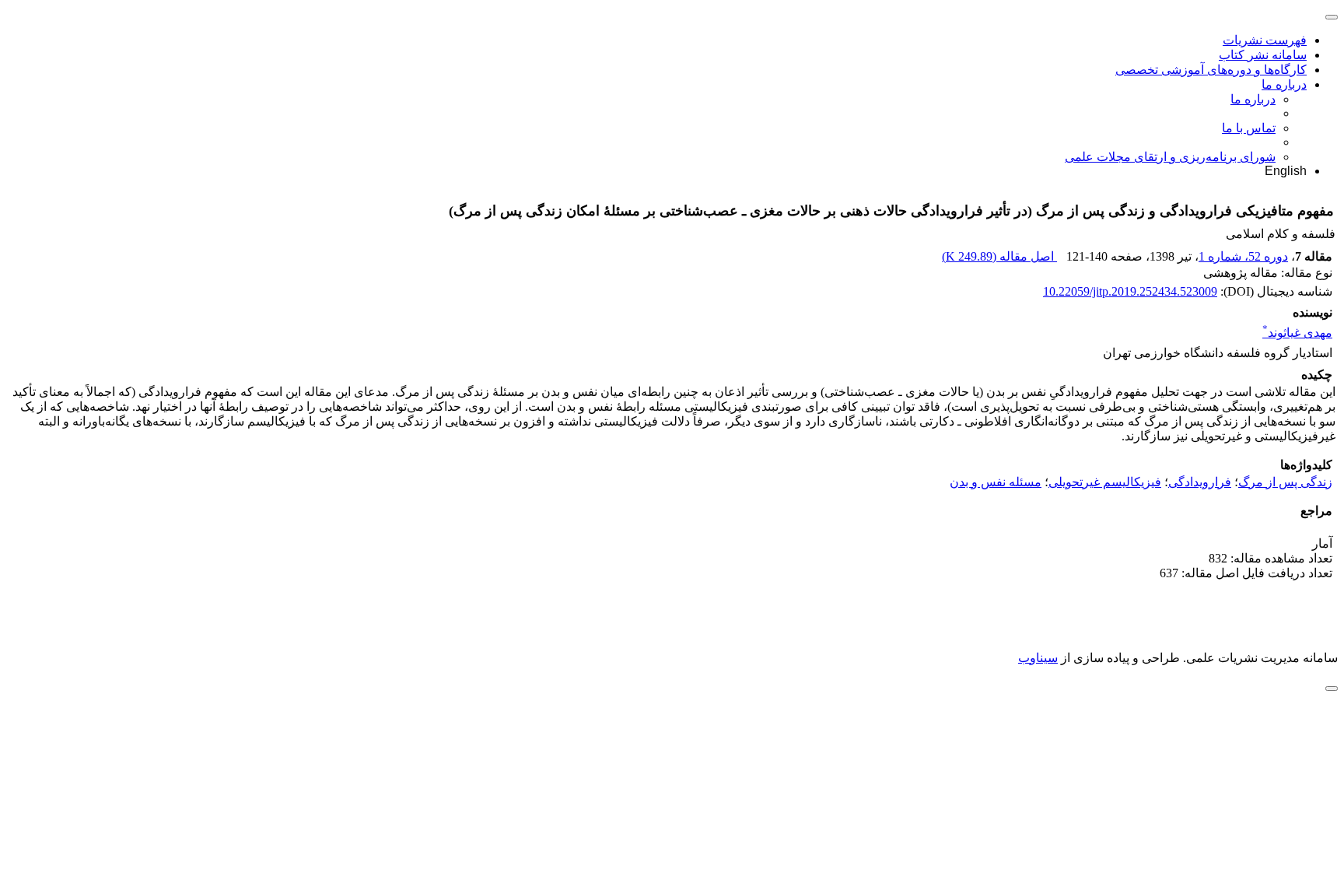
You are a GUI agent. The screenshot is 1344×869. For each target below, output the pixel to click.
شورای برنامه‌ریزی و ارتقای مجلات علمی (1170, 156)
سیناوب (1038, 657)
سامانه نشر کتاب (1263, 54)
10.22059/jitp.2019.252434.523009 (1130, 291)
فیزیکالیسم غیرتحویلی (1104, 482)
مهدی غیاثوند (1297, 332)
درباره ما (1284, 84)
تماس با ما (1249, 128)
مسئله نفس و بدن (995, 482)
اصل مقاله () (999, 256)
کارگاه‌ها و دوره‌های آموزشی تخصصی (1211, 69)
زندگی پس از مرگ (1285, 482)
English (1286, 170)
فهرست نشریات (1265, 40)
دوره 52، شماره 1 (1243, 256)
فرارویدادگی (1199, 482)
